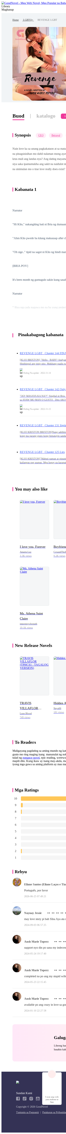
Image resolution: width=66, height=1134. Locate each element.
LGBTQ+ (28, 20)
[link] (15, 20)
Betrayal (56, 135)
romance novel (31, 757)
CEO (40, 135)
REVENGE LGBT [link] (47, 20)
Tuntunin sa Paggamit (27, 1112)
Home (15, 20)
